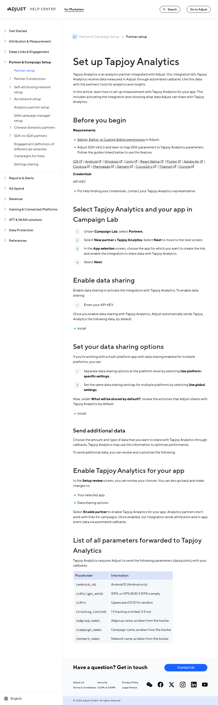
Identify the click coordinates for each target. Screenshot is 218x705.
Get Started (18, 31)
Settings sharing (26, 164)
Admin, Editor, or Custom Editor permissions (111, 139)
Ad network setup (27, 99)
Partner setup (24, 70)
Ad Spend (16, 188)
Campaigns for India (29, 156)
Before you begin (99, 120)
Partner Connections (30, 79)
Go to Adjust (198, 9)
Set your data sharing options (118, 346)
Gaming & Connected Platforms (33, 209)
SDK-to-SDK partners (30, 136)
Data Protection (21, 230)
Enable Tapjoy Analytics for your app (128, 470)
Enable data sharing (104, 280)
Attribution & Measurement (30, 41)
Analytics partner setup (31, 107)
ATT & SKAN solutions (25, 219)
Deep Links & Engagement (29, 52)
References (18, 240)
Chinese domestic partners (34, 127)
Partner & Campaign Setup (30, 62)
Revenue (16, 199)
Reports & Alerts (21, 178)
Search (172, 9)
